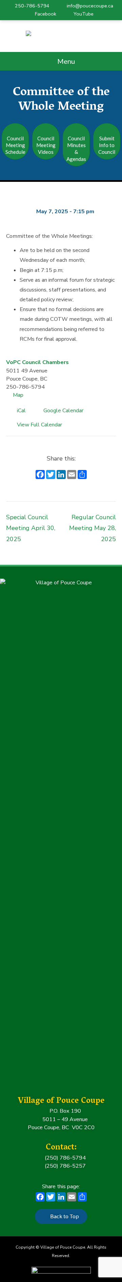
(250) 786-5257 (64, 1166)
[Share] (82, 475)
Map (18, 395)
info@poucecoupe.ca (90, 5)
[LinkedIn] (61, 475)
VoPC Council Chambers (37, 362)
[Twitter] (50, 475)
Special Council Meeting (30, 528)
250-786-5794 (32, 5)
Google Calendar (65, 411)
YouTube (83, 13)
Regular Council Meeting (92, 528)
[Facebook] (40, 475)
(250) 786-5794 (64, 1158)
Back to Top (64, 1216)
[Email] (71, 475)
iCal (23, 411)
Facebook (45, 13)
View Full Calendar (39, 424)
